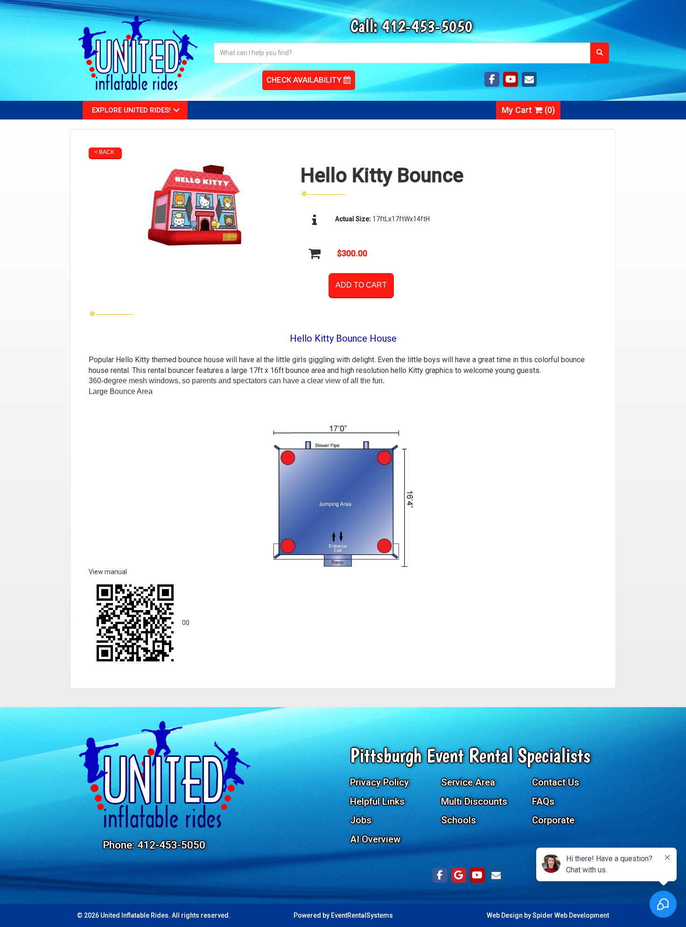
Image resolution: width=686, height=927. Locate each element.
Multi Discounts (474, 801)
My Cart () (528, 110)
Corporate (553, 820)
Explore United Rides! (131, 110)
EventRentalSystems (362, 915)
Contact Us (555, 782)
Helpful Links (377, 801)
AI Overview (375, 839)
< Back (104, 152)
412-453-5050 (427, 26)
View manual (108, 572)
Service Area (468, 782)
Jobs (360, 820)
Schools (458, 820)
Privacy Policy (379, 782)
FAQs (543, 801)
